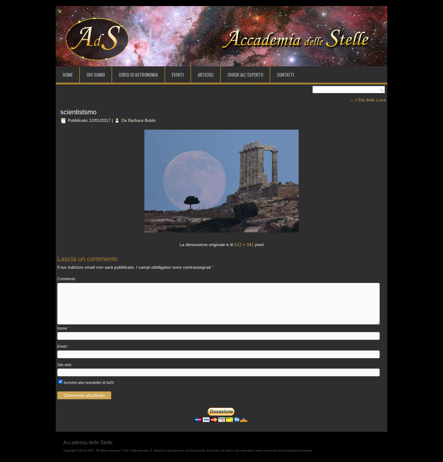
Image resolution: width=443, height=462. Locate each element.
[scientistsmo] (221, 233)
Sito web (64, 365)
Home (68, 74)
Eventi (178, 74)
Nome (63, 328)
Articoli (206, 74)
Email (63, 346)
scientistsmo (78, 112)
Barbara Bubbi (142, 120)
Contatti (285, 74)
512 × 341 (244, 244)
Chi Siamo (95, 74)
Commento (66, 279)
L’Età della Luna (368, 99)
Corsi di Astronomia (138, 74)
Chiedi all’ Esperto (245, 74)
